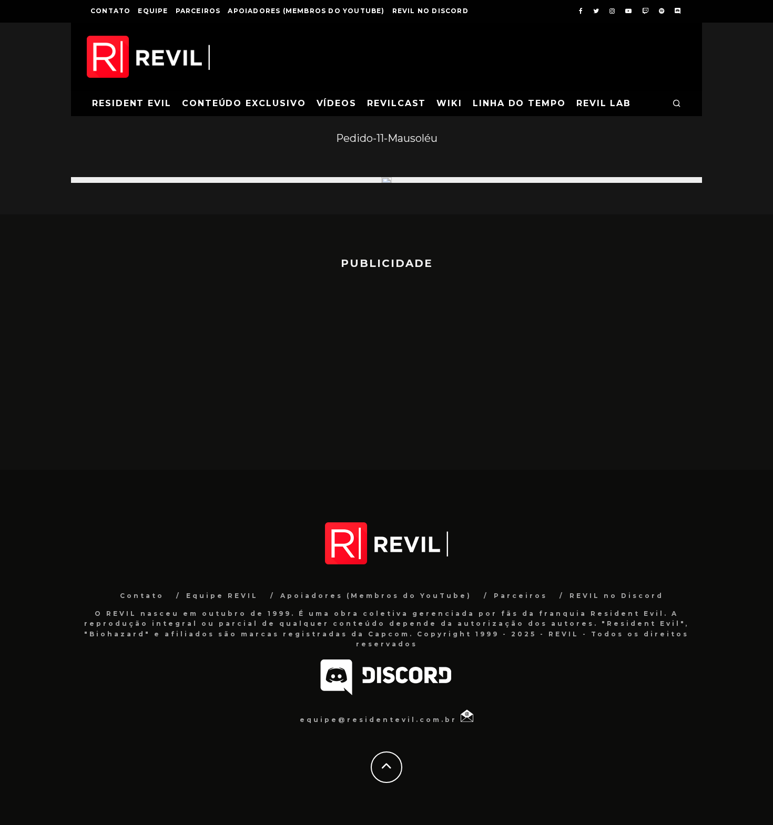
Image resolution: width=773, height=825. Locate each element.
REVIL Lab (603, 103)
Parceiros (198, 11)
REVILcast (396, 103)
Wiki (449, 103)
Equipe (153, 11)
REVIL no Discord (430, 11)
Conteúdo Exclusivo (244, 103)
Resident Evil (131, 103)
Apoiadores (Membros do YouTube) (306, 11)
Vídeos (337, 103)
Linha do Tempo (519, 103)
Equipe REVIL (222, 596)
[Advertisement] (386, 364)
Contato (110, 11)
